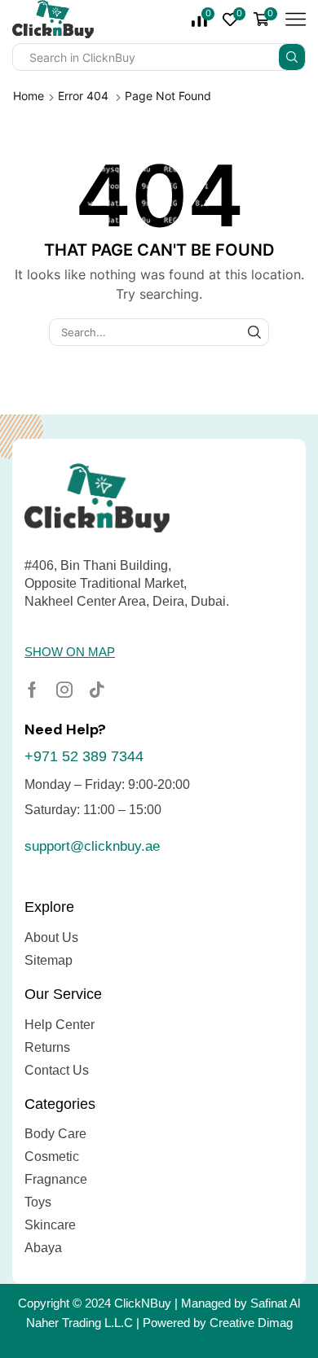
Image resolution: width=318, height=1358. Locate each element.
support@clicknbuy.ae (92, 846)
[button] (69, 652)
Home (28, 96)
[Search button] (292, 57)
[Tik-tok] (97, 689)
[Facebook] (32, 689)
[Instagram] (64, 689)
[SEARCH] (254, 332)
